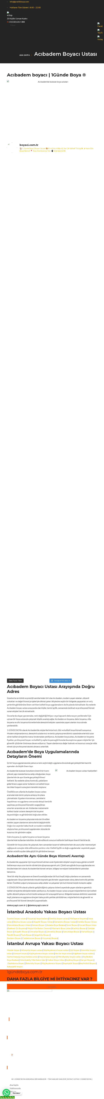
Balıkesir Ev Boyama (17, 928)
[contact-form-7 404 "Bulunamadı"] (22, 1073)
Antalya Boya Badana (56, 925)
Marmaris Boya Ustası (61, 928)
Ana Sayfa (24, 55)
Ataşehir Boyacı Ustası (43, 922)
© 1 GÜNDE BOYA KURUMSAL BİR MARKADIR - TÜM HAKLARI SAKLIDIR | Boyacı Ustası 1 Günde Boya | (52, 1079)
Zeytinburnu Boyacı (15, 963)
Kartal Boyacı (87, 931)
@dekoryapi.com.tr (38, 905)
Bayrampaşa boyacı (47, 956)
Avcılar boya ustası (63, 953)
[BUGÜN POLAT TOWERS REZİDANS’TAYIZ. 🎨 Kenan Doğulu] (18, 231)
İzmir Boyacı (72, 925)
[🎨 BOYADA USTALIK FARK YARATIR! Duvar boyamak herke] (40, 421)
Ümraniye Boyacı (37, 931)
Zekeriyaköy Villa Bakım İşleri (33, 960)
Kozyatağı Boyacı (50, 938)
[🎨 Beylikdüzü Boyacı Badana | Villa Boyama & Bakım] (40, 579)
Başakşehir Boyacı (71, 963)
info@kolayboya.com (20, 1061)
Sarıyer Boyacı (87, 960)
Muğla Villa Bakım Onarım (38, 928)
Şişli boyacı (75, 950)
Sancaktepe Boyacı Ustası (19, 925)
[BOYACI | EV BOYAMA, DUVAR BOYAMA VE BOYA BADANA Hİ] (63, 249)
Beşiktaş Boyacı (72, 960)
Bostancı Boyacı (14, 938)
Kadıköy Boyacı (79, 928)
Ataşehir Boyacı (21, 931)
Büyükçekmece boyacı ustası (56, 950)
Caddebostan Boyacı (32, 938)
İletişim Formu (21, 1067)
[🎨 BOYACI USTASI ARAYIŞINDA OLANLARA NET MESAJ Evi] (86, 411)
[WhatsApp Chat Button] (6, 1092)
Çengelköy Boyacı (41, 935)
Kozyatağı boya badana (37, 918)
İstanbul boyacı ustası (16, 918)
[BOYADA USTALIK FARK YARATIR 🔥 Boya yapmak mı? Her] (86, 236)
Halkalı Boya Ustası (56, 960)
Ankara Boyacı (38, 925)
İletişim (52, 987)
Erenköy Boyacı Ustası (87, 922)
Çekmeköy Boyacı (54, 931)
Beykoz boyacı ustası (22, 922)
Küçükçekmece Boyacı (52, 963)
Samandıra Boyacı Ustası (65, 922)
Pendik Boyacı (13, 935)
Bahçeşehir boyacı (15, 966)
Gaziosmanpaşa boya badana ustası (22, 956)
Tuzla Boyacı (26, 935)
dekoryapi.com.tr (16, 905)
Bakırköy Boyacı (33, 963)
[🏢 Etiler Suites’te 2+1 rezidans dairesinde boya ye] (18, 587)
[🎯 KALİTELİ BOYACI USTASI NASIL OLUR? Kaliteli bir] (18, 411)
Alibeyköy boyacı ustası (31, 950)
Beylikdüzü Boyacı (87, 963)
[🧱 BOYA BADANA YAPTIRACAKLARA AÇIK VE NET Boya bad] (63, 408)
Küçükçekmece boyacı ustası (41, 953)
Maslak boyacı (13, 950)
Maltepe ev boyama (78, 918)
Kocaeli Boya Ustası (88, 925)
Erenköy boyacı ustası (58, 918)
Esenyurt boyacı (20, 953)
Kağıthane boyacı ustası (83, 953)
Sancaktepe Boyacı (71, 931)
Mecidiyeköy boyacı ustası (69, 956)
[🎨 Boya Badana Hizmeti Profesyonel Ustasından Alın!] (40, 205)
